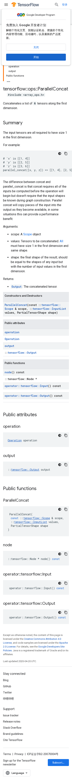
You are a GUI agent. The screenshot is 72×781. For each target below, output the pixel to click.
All (61, 241)
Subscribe (59, 762)
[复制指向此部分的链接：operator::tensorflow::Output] (59, 603)
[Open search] (56, 4)
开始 (36, 57)
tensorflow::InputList (49, 309)
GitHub (7, 686)
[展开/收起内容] (8, 80)
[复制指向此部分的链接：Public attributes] (41, 415)
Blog (5, 680)
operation (12, 332)
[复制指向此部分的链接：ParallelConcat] (32, 500)
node (8, 372)
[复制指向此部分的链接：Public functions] (40, 489)
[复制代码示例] (66, 153)
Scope (27, 234)
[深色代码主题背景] (60, 153)
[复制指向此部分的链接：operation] (24, 426)
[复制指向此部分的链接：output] (19, 456)
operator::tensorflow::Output (27, 396)
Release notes (11, 721)
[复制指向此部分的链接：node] (16, 545)
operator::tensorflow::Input (26, 386)
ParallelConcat (16, 305)
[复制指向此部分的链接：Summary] (26, 123)
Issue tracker (11, 715)
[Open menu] (6, 4)
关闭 (36, 47)
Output (17, 286)
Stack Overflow (12, 727)
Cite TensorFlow (12, 740)
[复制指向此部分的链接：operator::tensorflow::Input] (55, 574)
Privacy (19, 754)
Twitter (7, 692)
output (9, 346)
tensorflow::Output (22, 352)
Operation (12, 339)
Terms (7, 754)
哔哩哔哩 (8, 698)
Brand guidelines (13, 733)
